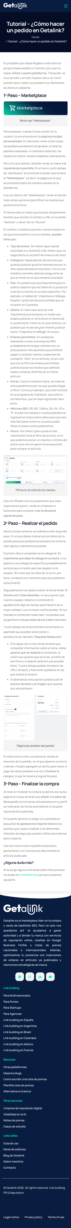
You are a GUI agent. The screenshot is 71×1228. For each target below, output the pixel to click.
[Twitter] (19, 976)
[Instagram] (30, 976)
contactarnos (28, 875)
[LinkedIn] (40, 976)
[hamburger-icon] (66, 6)
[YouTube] (50, 976)
